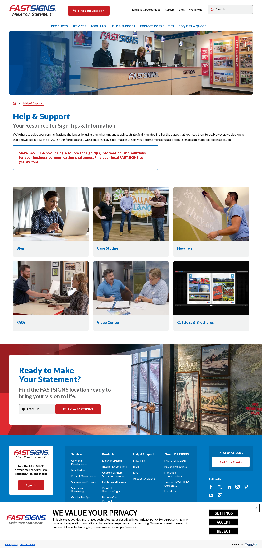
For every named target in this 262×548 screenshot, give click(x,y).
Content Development (79, 462)
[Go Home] (14, 103)
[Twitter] (220, 487)
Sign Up (31, 485)
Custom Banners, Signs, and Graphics (114, 474)
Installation (78, 470)
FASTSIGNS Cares (175, 460)
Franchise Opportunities (145, 9)
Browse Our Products (109, 499)
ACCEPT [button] (224, 522)
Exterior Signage (112, 460)
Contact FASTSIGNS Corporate (177, 483)
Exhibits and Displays (114, 482)
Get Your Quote (231, 462)
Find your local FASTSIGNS (116, 157)
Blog (182, 9)
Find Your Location (91, 10)
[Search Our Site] (212, 10)
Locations (170, 491)
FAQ (136, 472)
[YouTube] (211, 495)
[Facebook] (211, 487)
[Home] (32, 10)
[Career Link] (220, 495)
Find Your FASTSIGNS (78, 409)
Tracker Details (27, 544)
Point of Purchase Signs (111, 489)
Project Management (84, 476)
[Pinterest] (246, 487)
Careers (170, 9)
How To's (139, 460)
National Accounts (175, 466)
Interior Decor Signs (114, 466)
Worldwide (195, 9)
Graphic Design (80, 497)
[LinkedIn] (229, 487)
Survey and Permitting (77, 489)
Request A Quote (144, 478)
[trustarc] (251, 544)
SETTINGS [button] (224, 513)
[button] (256, 508)
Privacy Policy (11, 544)
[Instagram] (237, 487)
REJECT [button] (224, 531)
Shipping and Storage (84, 482)
